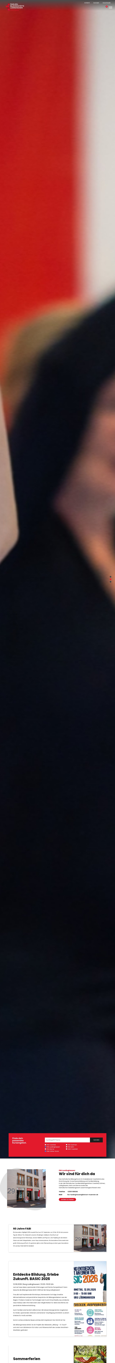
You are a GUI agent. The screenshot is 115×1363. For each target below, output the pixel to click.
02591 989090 (73, 1192)
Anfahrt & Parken (67, 1199)
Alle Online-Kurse (52, 1151)
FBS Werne (50, 1149)
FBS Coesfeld (51, 1145)
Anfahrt (87, 3)
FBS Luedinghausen (53, 1147)
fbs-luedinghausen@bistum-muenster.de (82, 1195)
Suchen (96, 1140)
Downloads (107, 3)
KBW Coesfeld (72, 1149)
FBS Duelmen (72, 1145)
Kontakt (96, 3)
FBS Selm (70, 1147)
